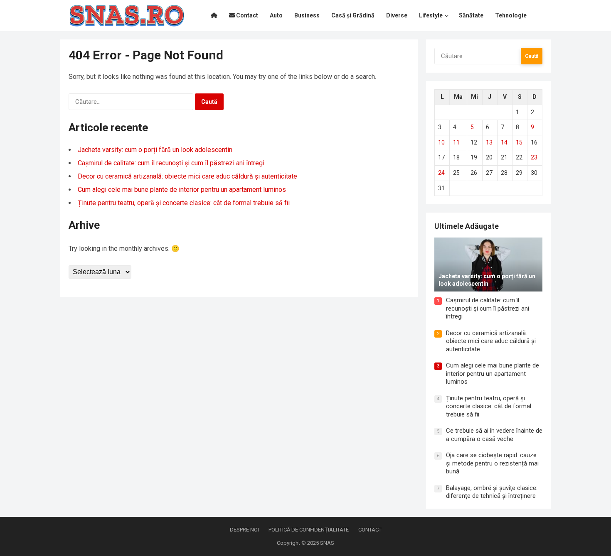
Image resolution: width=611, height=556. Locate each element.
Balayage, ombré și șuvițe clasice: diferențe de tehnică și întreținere (491, 492)
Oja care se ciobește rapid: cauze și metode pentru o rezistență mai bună (492, 463)
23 (534, 157)
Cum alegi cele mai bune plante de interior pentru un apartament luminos (182, 189)
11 (456, 142)
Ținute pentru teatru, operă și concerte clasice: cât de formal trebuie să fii (184, 203)
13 (489, 142)
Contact (370, 530)
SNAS (327, 543)
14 (504, 142)
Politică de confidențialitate (309, 530)
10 (441, 142)
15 (519, 142)
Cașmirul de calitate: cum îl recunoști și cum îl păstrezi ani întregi (171, 163)
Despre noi (244, 530)
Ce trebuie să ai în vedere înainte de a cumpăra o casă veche (494, 435)
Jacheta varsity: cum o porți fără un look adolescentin (155, 150)
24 (441, 172)
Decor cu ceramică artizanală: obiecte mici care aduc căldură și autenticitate (187, 176)
